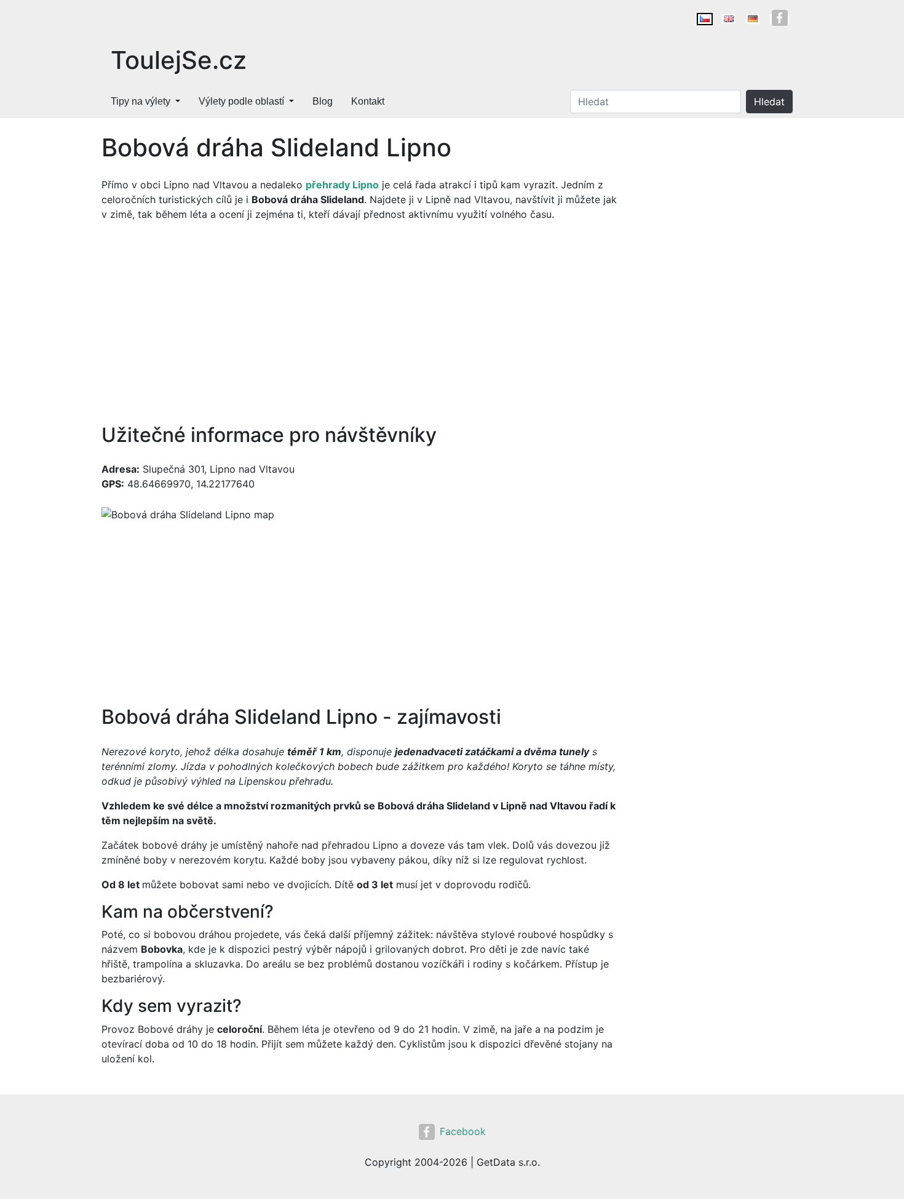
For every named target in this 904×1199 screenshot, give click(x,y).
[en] (728, 19)
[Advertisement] (359, 322)
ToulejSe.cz (179, 60)
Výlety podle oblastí (241, 101)
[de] (752, 19)
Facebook (463, 1131)
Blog (322, 101)
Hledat (769, 101)
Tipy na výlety (140, 101)
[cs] (705, 19)
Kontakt (367, 101)
